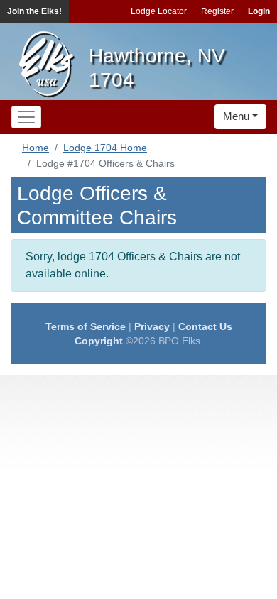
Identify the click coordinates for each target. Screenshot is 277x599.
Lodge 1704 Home (105, 147)
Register (217, 11)
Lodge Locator (159, 11)
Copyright (99, 340)
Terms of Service (85, 326)
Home (35, 147)
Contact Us (205, 326)
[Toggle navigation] (26, 117)
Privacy (152, 326)
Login (259, 11)
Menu (236, 116)
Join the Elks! (34, 11)
